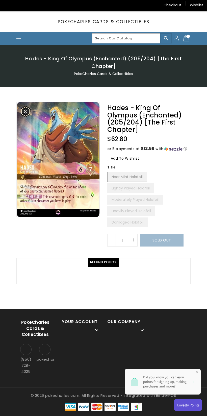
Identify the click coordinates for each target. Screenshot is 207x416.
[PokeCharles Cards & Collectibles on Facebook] (8, 5)
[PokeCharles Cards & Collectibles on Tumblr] (46, 5)
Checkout (172, 5)
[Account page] (177, 38)
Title (111, 167)
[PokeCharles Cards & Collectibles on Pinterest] (27, 5)
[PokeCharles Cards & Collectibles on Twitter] (17, 5)
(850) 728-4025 (25, 365)
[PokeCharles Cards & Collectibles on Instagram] (37, 5)
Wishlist (196, 5)
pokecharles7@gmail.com (45, 359)
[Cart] (187, 38)
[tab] (103, 262)
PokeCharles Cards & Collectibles (103, 21)
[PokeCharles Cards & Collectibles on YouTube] (56, 5)
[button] (149, 149)
